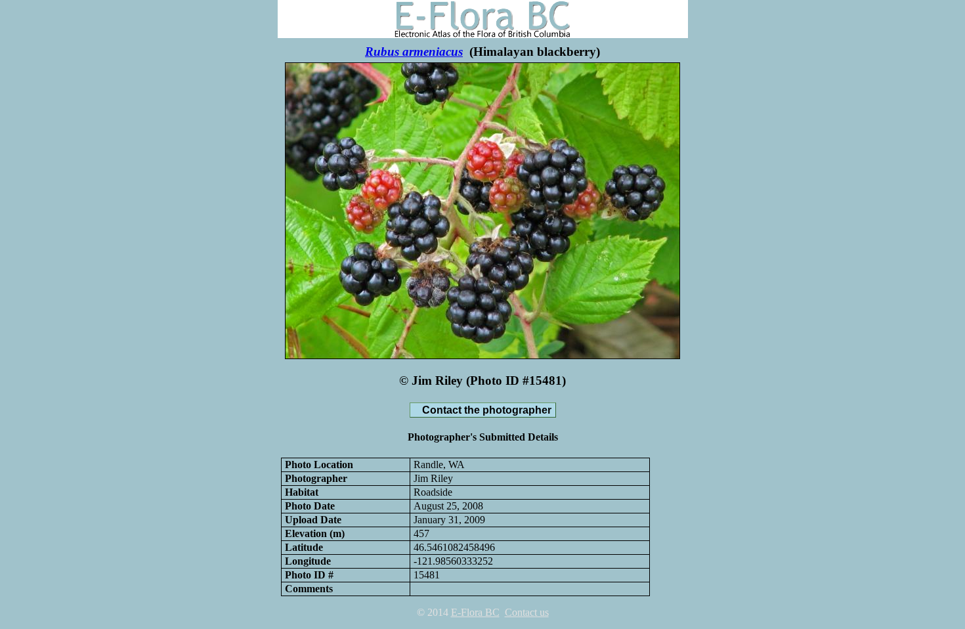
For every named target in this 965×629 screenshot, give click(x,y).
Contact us (527, 612)
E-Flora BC (475, 612)
